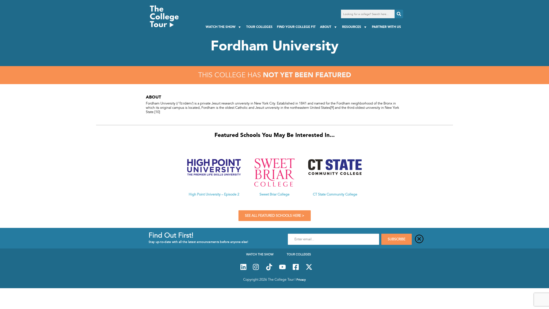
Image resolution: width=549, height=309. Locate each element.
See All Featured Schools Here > (274, 216)
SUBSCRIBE (396, 239)
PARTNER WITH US (386, 26)
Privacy (301, 280)
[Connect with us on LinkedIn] (243, 269)
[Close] (419, 239)
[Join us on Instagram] (255, 269)
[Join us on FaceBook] (295, 269)
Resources (351, 26)
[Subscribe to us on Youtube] (282, 269)
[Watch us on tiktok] (269, 269)
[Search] (399, 14)
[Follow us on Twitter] (309, 269)
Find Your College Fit (296, 26)
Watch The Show (220, 26)
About (325, 26)
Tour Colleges (259, 26)
